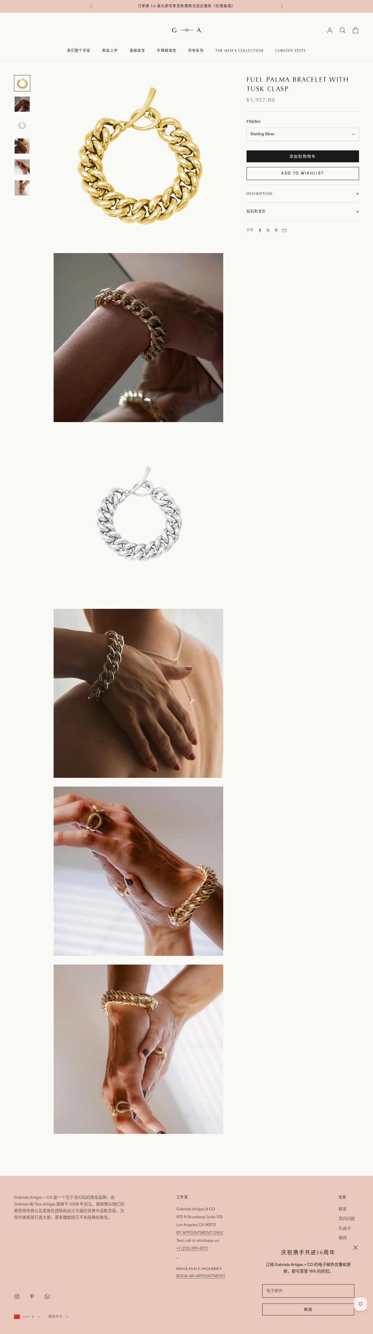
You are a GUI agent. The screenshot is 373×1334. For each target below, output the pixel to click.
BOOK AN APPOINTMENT (200, 1276)
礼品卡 (345, 1228)
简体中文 (55, 1317)
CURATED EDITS (290, 51)
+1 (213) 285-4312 (192, 1248)
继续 (308, 1310)
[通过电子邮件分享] (284, 230)
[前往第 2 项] (22, 104)
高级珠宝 (137, 51)
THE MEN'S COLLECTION (239, 51)
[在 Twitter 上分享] (268, 230)
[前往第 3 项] (22, 125)
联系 (343, 1209)
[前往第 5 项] (22, 167)
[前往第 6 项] (22, 188)
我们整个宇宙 (79, 51)
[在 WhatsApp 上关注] (47, 1296)
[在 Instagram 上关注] (17, 1296)
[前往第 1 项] (22, 83)
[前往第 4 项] (22, 146)
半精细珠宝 (166, 51)
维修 (343, 1238)
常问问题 (347, 1219)
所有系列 (196, 51)
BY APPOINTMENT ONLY (200, 1233)
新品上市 (110, 51)
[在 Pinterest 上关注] (32, 1296)
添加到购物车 (302, 157)
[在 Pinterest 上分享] (276, 230)
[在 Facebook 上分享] (260, 230)
